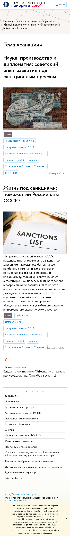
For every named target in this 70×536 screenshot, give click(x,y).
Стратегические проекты (30, 3)
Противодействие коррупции (21, 446)
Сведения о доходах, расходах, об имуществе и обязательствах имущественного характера (32, 454)
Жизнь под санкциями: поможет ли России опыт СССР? (32, 194)
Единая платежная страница (20, 472)
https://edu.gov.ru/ (15, 500)
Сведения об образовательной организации (29, 461)
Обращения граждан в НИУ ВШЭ (23, 435)
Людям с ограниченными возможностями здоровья (33, 466)
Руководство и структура (19, 407)
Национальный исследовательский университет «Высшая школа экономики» (32, 22)
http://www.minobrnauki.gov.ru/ (22, 494)
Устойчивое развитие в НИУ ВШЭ (23, 413)
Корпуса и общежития (17, 424)
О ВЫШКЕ (11, 395)
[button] (26, 391)
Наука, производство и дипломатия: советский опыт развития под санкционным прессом (30, 67)
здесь (54, 514)
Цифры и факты (13, 401)
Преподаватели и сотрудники (22, 418)
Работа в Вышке (13, 478)
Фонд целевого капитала (19, 441)
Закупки (9, 429)
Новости (22, 28)
